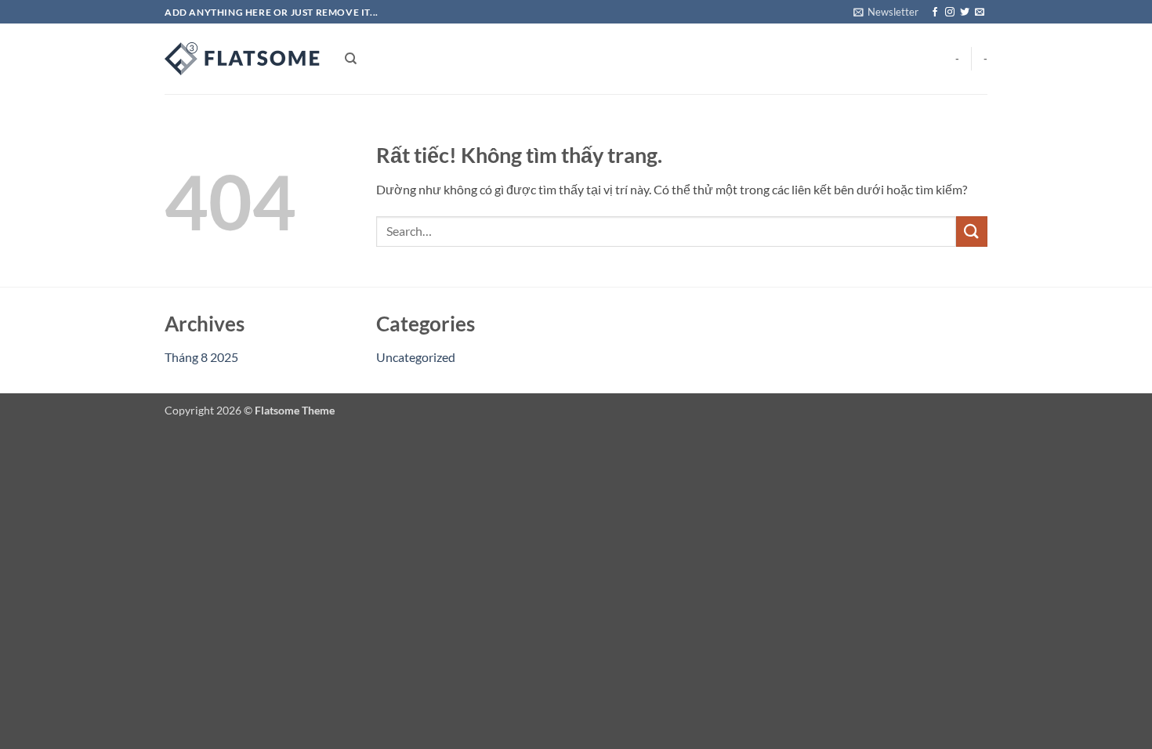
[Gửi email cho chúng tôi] (979, 12)
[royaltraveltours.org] (243, 58)
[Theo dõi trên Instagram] (950, 12)
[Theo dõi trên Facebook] (935, 12)
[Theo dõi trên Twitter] (964, 12)
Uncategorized (415, 356)
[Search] (351, 59)
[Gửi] (971, 231)
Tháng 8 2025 (201, 356)
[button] (885, 12)
